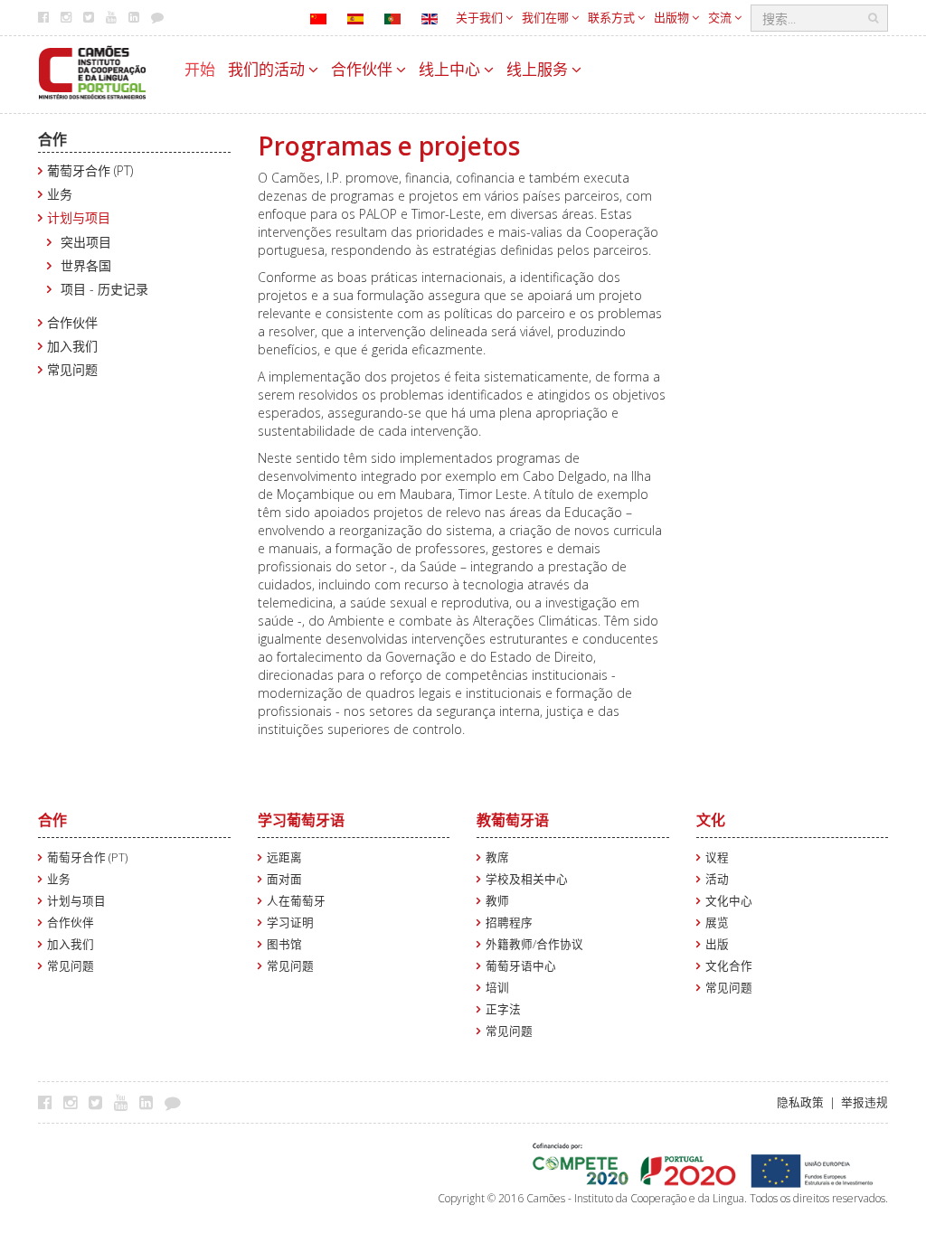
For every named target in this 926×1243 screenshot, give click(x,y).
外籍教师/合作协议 (534, 944)
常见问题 (72, 369)
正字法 (503, 1009)
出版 (717, 944)
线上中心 (451, 69)
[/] (92, 71)
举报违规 (864, 1102)
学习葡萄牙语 (301, 820)
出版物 (673, 17)
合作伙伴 (363, 69)
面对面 (284, 879)
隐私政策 (800, 1102)
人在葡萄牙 (296, 901)
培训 (497, 987)
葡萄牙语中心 (521, 966)
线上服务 (539, 69)
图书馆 (284, 944)
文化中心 (728, 901)
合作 (52, 139)
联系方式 (613, 17)
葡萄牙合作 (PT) (90, 170)
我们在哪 (547, 17)
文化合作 (728, 966)
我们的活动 (268, 69)
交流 (721, 17)
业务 (59, 193)
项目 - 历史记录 (104, 288)
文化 (710, 820)
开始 (199, 69)
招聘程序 (509, 922)
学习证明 (290, 922)
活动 (717, 879)
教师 (497, 901)
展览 (717, 922)
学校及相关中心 (527, 879)
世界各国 (86, 265)
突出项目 (86, 241)
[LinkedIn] (150, 1102)
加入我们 (72, 345)
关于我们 (481, 17)
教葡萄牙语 (513, 820)
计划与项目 (78, 217)
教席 (497, 857)
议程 (717, 857)
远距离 (284, 857)
